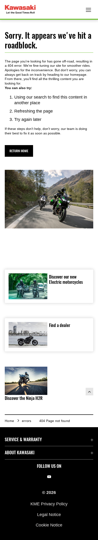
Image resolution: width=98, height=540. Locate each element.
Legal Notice (49, 514)
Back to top (89, 391)
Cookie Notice (49, 525)
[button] (19, 151)
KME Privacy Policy (49, 504)
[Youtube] (49, 477)
